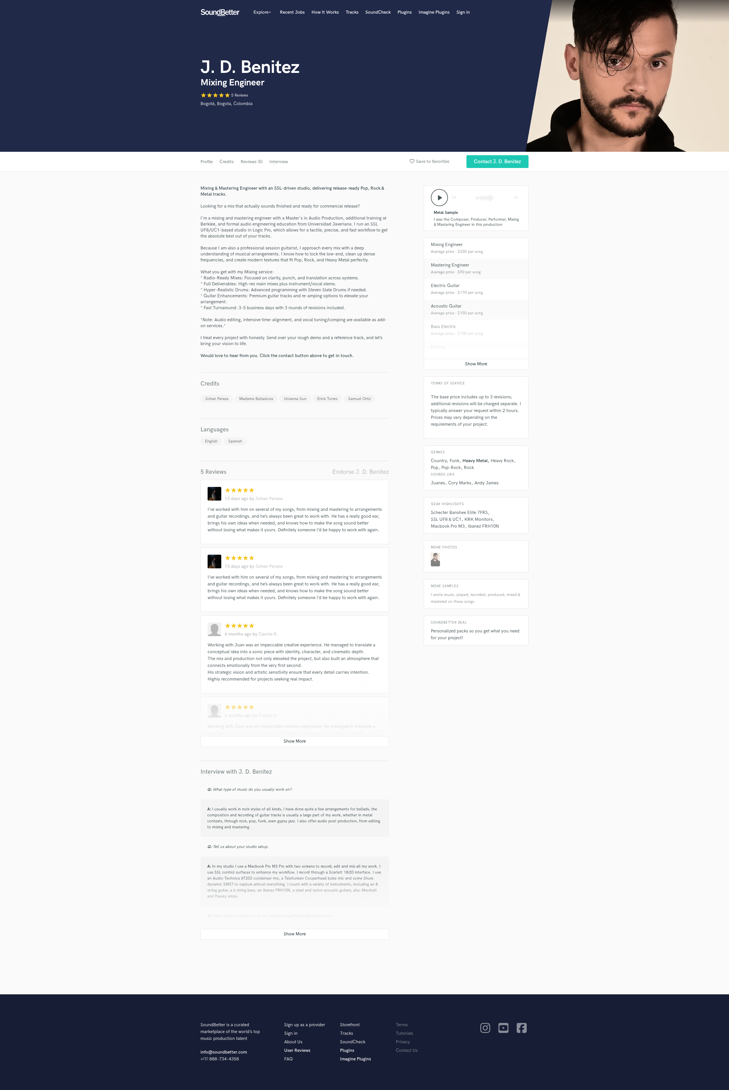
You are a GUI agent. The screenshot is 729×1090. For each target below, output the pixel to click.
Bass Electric (443, 326)
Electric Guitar (445, 285)
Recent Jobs (292, 12)
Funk (454, 461)
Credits (227, 162)
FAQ (288, 1059)
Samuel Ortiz (359, 398)
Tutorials (404, 1033)
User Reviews (297, 1050)
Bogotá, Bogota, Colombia (226, 103)
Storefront (350, 1025)
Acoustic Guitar (446, 306)
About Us (293, 1042)
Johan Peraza (216, 398)
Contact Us (407, 1050)
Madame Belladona (256, 398)
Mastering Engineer (450, 265)
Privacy (403, 1042)
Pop (434, 467)
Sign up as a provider (304, 1025)
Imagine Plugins (434, 12)
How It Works (325, 12)
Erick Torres (327, 398)
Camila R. (268, 634)
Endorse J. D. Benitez (360, 472)
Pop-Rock (451, 467)
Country (439, 461)
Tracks (352, 12)
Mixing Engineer (447, 244)
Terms (402, 1025)
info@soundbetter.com (223, 1052)
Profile (206, 162)
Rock (469, 467)
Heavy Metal (475, 461)
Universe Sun (295, 398)
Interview (278, 162)
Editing (438, 347)
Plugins (405, 12)
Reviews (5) (252, 162)
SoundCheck (378, 12)
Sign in (463, 12)
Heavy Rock (502, 461)
